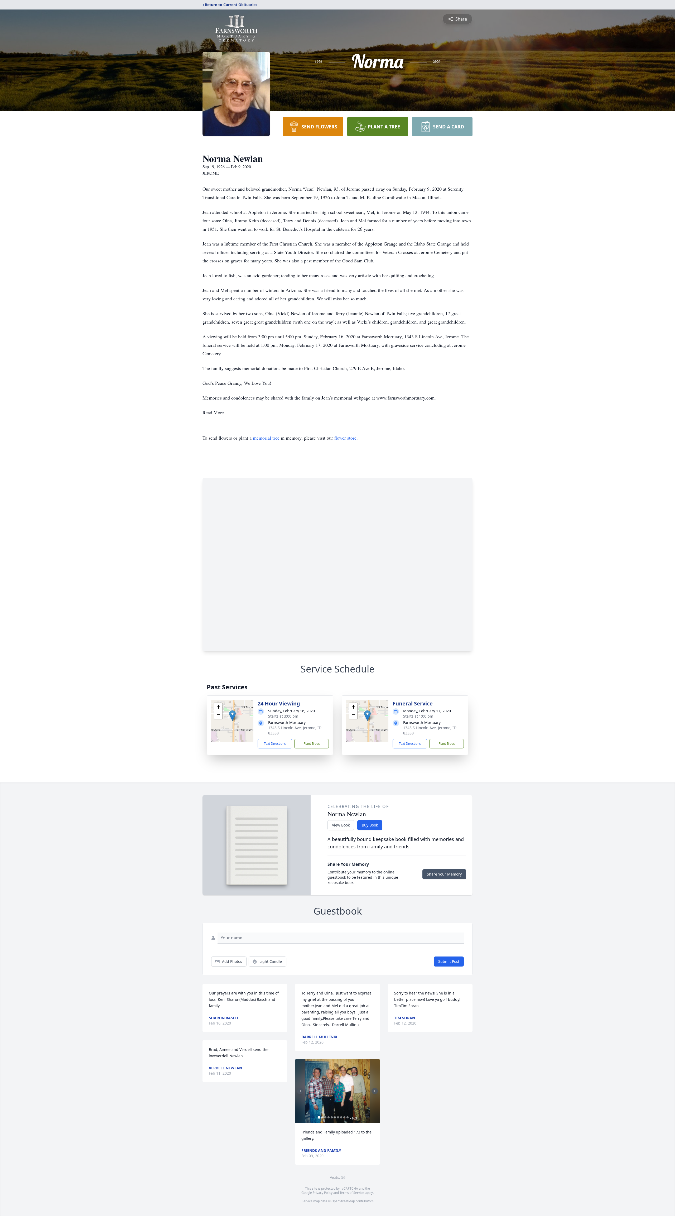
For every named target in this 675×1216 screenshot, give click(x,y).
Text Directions (275, 743)
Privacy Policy (322, 1192)
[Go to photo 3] (325, 1117)
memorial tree (266, 438)
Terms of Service (352, 1192)
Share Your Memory (444, 874)
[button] (232, 715)
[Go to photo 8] (341, 1117)
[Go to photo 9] (344, 1117)
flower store (345, 438)
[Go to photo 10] (347, 1117)
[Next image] (375, 1091)
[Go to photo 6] (335, 1117)
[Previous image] (300, 1091)
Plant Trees (311, 743)
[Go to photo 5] (332, 1117)
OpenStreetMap (343, 1201)
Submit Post (448, 961)
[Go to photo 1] (319, 1117)
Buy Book (370, 825)
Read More (213, 412)
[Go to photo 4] (328, 1117)
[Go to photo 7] (338, 1117)
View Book (341, 825)
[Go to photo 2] (322, 1117)
